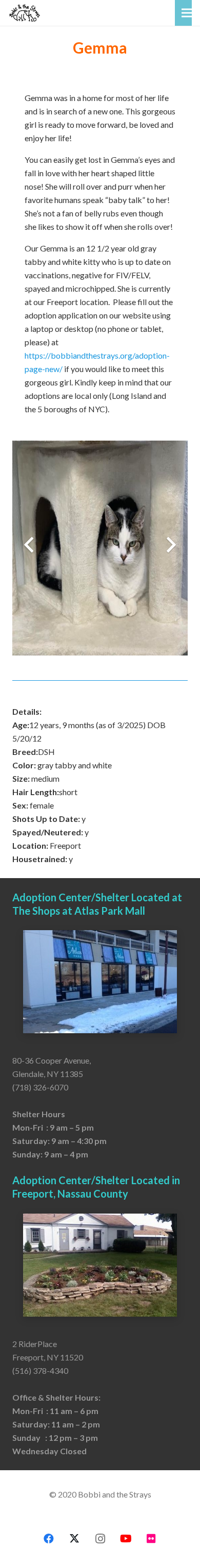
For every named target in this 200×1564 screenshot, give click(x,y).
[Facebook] (49, 1539)
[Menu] (186, 13)
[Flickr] (151, 1539)
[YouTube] (125, 1539)
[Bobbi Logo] (24, 13)
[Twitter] (74, 1539)
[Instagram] (100, 1539)
